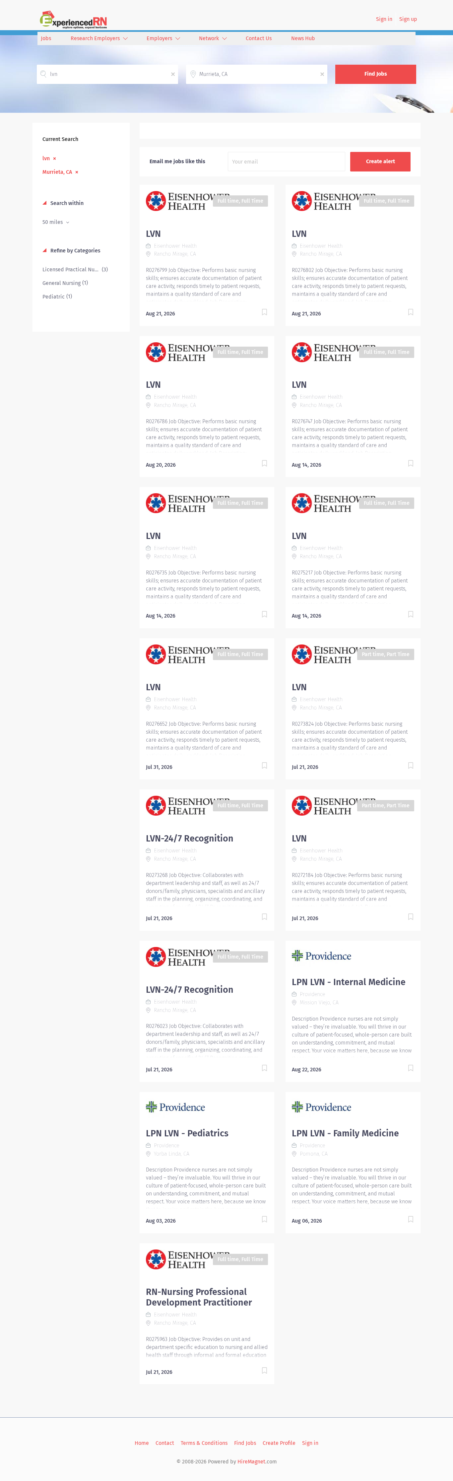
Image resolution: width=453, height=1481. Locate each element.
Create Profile (279, 1443)
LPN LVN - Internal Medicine (349, 982)
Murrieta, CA (57, 172)
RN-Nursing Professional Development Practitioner (199, 1297)
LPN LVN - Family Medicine (345, 1133)
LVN (153, 234)
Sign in (384, 19)
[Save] (257, 313)
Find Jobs (375, 74)
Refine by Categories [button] (74, 250)
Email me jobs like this (177, 161)
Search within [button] (66, 203)
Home (142, 1443)
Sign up (408, 19)
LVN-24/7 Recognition (189, 838)
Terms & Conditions (204, 1443)
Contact (165, 1443)
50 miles (53, 222)
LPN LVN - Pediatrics (187, 1133)
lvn (46, 158)
